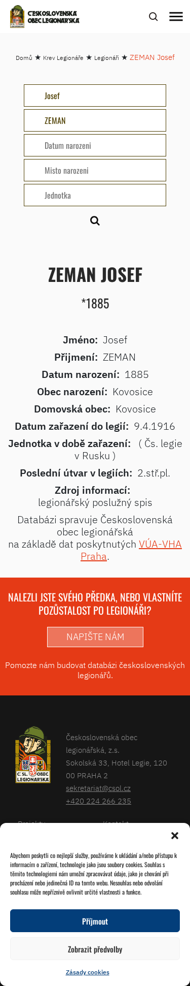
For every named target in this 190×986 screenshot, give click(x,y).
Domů (24, 57)
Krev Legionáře (63, 57)
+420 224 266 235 (98, 801)
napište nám (95, 637)
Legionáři (106, 57)
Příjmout (95, 921)
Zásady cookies (87, 972)
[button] (175, 836)
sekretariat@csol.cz (98, 788)
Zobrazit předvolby (95, 949)
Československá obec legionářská (54, 18)
